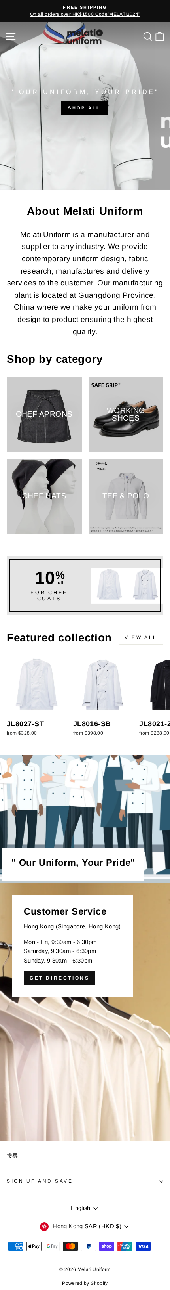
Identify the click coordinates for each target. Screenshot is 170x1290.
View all (141, 637)
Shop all (84, 107)
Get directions (59, 978)
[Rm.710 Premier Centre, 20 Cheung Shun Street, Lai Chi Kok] (85, 1012)
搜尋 (12, 1156)
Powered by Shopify (85, 1283)
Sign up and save (40, 1180)
